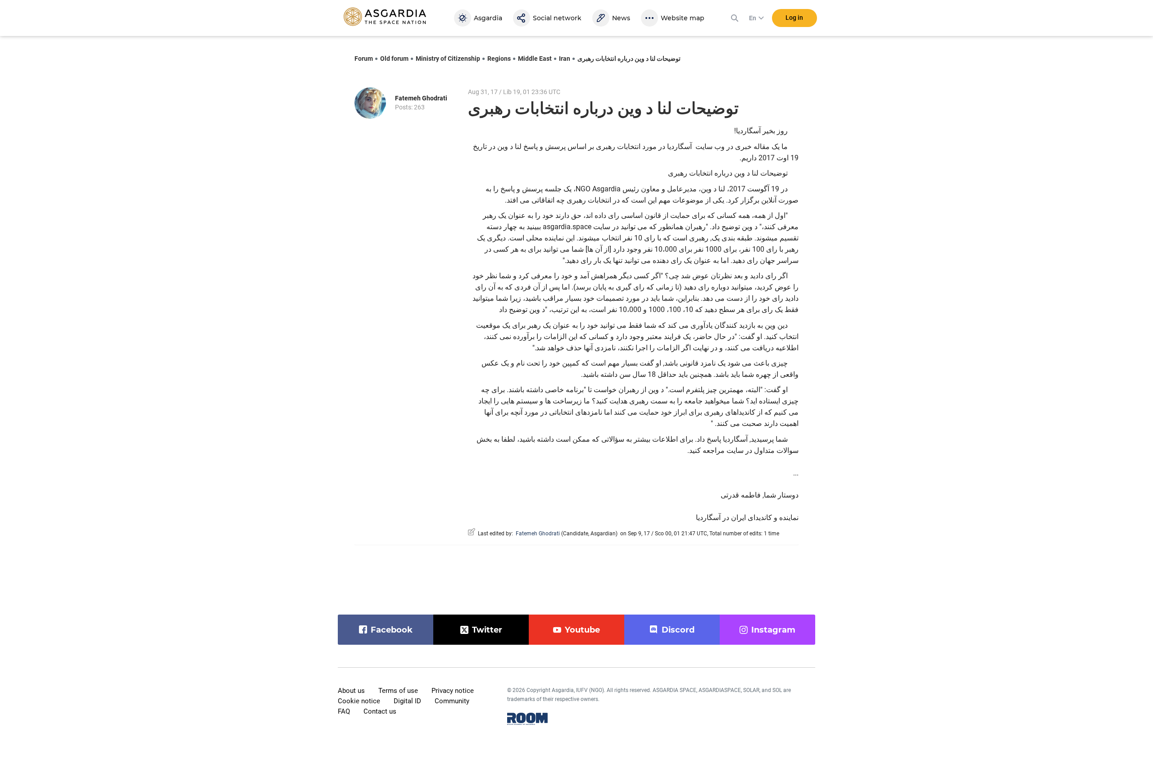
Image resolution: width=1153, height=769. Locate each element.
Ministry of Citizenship (448, 58)
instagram (773, 630)
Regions (499, 58)
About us (351, 691)
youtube (582, 630)
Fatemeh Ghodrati (421, 98)
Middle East (535, 58)
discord (678, 630)
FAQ (344, 711)
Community (452, 701)
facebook (392, 630)
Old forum (394, 58)
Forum (363, 58)
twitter (487, 630)
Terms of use (398, 691)
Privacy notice (452, 691)
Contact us (379, 711)
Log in (794, 17)
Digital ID (407, 701)
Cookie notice (359, 701)
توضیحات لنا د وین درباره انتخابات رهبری (629, 58)
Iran (564, 58)
